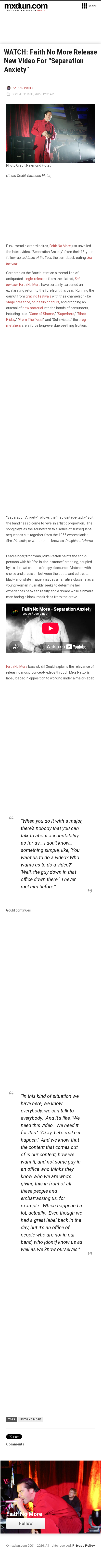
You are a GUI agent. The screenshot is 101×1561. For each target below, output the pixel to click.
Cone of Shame (42, 314)
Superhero (66, 314)
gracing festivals (38, 296)
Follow (26, 1523)
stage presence (18, 302)
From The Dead (31, 320)
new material (33, 308)
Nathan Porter (24, 88)
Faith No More (60, 246)
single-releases (35, 279)
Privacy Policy (83, 1545)
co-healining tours (45, 302)
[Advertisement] (50, 970)
